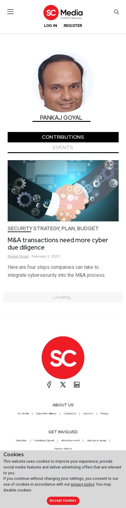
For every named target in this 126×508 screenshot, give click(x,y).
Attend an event (70, 440)
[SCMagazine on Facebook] (49, 384)
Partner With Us (63, 448)
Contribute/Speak (44, 440)
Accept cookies (63, 500)
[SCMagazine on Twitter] (63, 384)
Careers (88, 413)
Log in (50, 25)
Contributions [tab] (63, 137)
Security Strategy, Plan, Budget (53, 228)
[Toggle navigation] (10, 11)
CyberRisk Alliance (46, 413)
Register (73, 25)
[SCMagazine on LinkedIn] (76, 384)
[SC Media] (63, 12)
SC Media (23, 413)
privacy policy (82, 484)
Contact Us (70, 413)
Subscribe (21, 440)
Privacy (104, 413)
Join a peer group (96, 440)
